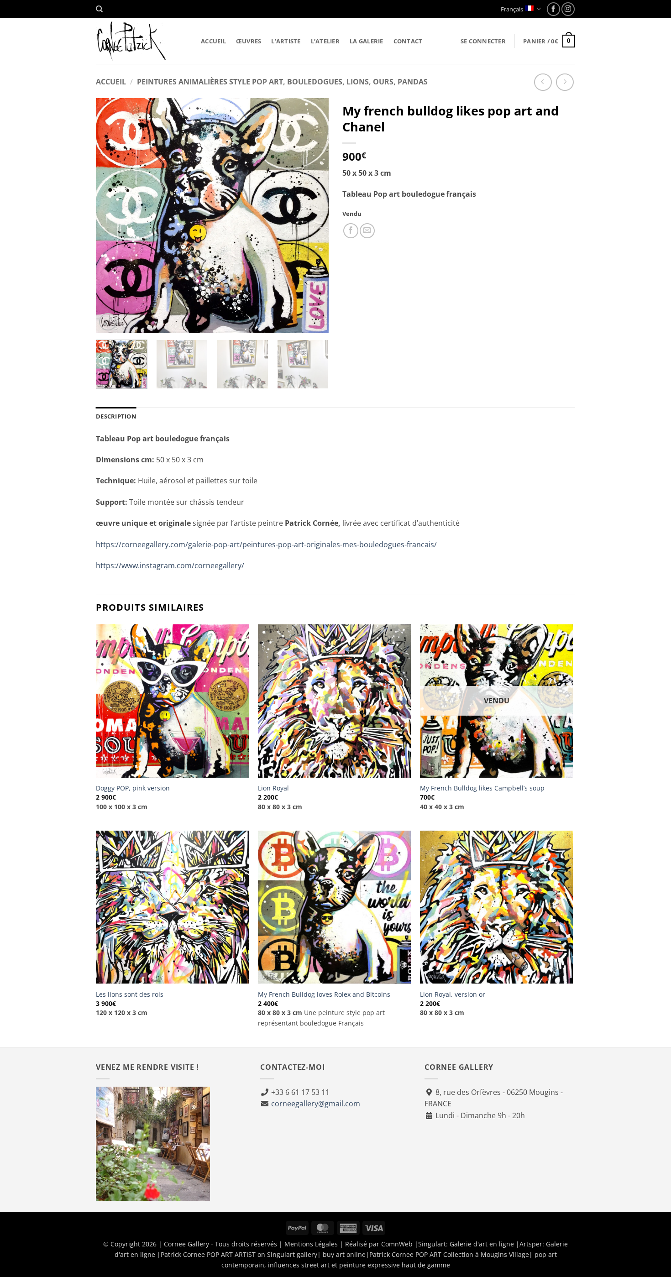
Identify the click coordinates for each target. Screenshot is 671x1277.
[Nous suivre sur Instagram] (568, 9)
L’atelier (325, 41)
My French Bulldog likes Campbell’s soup (482, 788)
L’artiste (285, 41)
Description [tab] (116, 416)
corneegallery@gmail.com (315, 1104)
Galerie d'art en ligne (482, 1244)
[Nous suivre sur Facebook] (553, 9)
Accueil (213, 41)
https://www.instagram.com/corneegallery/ (170, 565)
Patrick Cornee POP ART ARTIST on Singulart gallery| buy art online (263, 1254)
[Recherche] (99, 9)
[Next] (312, 215)
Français (512, 9)
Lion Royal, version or (452, 994)
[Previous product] (565, 82)
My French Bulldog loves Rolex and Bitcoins (324, 994)
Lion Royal (273, 788)
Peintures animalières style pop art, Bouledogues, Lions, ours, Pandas (282, 82)
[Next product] (543, 82)
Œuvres (249, 41)
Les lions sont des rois (129, 994)
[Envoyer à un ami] (367, 230)
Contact (408, 41)
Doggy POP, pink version (133, 788)
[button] (483, 41)
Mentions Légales (311, 1244)
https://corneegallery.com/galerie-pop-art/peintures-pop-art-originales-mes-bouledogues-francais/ (266, 544)
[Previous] (112, 215)
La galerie (366, 41)
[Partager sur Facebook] (350, 230)
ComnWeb (397, 1244)
